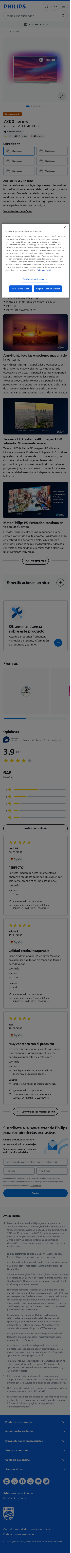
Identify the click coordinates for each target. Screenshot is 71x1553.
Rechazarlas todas (19, 291)
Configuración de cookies (33, 281)
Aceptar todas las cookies (47, 291)
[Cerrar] (62, 227)
